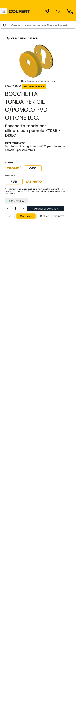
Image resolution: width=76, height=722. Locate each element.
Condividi (26, 216)
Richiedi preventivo (52, 216)
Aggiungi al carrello (44, 208)
